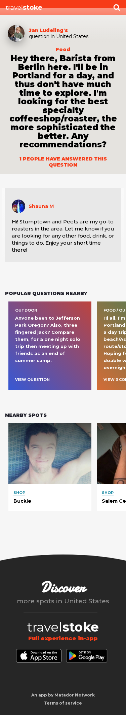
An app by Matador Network (63, 695)
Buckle (22, 501)
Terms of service (63, 703)
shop (19, 492)
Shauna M (41, 206)
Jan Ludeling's (48, 30)
